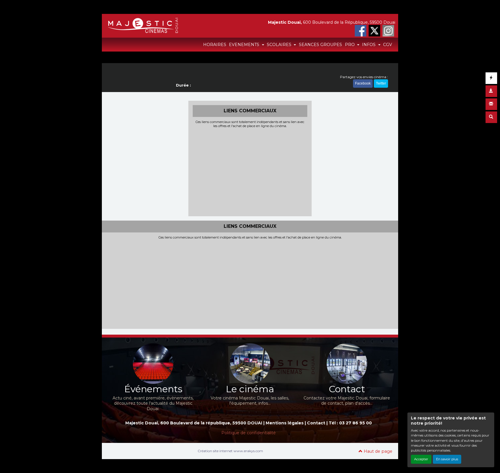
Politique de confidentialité (248, 432)
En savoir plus (447, 459)
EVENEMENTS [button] (244, 44)
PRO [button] (350, 44)
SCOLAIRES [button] (280, 44)
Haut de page (377, 451)
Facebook (363, 83)
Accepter (421, 459)
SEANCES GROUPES (320, 44)
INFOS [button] (369, 44)
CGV (387, 44)
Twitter (381, 83)
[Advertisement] (250, 171)
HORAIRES (214, 44)
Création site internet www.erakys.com (230, 451)
